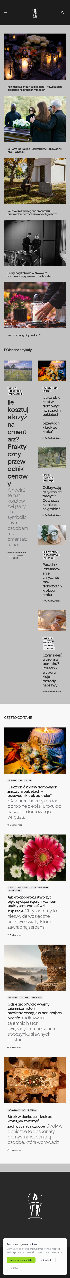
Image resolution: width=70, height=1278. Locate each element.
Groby (46, 475)
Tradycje (48, 481)
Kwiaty (11, 888)
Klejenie (47, 638)
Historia (12, 998)
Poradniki (49, 558)
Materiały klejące (48, 642)
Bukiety (47, 388)
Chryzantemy (50, 552)
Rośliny (32, 1110)
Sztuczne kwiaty (39, 888)
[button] (5, 12)
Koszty (12, 388)
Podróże (24, 998)
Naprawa (48, 646)
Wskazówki (15, 891)
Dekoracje (14, 1110)
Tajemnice (37, 998)
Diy (55, 388)
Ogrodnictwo (51, 555)
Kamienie (48, 478)
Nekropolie (15, 391)
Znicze (47, 391)
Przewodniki (15, 394)
